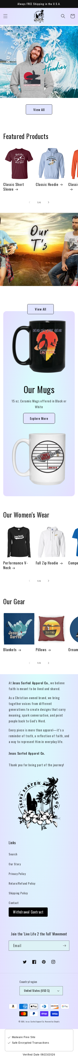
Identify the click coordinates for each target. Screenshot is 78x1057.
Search (13, 854)
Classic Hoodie (47, 184)
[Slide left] (29, 202)
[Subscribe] (64, 946)
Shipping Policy (18, 893)
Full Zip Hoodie (47, 563)
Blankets (10, 649)
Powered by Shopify (52, 1021)
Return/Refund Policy (22, 883)
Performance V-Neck (15, 565)
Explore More (39, 418)
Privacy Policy (17, 873)
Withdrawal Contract (28, 912)
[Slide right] (48, 202)
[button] (5, 16)
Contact (14, 902)
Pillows (41, 649)
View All (39, 109)
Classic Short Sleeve (13, 187)
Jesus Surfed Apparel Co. (35, 1021)
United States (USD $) (37, 990)
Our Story (15, 864)
